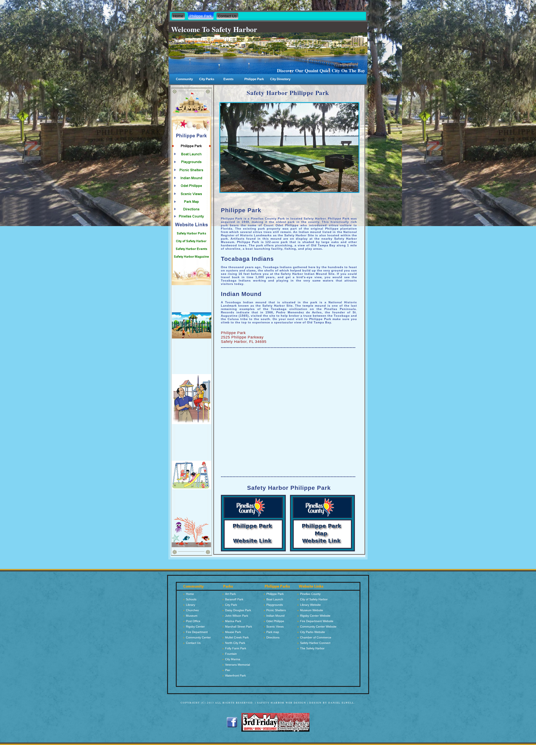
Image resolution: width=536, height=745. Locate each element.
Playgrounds (274, 604)
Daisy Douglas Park (238, 610)
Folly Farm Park (235, 648)
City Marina (232, 659)
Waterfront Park (235, 675)
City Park (231, 604)
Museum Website (311, 610)
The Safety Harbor (312, 648)
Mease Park (233, 632)
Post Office (193, 621)
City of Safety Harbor (314, 599)
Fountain (231, 653)
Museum (191, 615)
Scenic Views (275, 626)
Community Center (198, 637)
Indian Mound (275, 615)
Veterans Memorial (237, 664)
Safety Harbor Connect (315, 643)
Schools (191, 599)
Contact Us (193, 643)
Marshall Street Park (238, 626)
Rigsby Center (195, 626)
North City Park (235, 643)
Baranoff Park (234, 599)
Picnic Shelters (276, 610)
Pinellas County (310, 594)
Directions (273, 637)
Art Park (230, 594)
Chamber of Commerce (315, 637)
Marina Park (233, 621)
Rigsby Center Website (315, 615)
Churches (192, 610)
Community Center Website (318, 626)
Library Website (310, 604)
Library (190, 604)
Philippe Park (254, 79)
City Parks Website (312, 632)
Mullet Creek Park (237, 637)
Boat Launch (274, 599)
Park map (272, 632)
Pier (227, 670)
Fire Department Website (316, 621)
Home (190, 594)
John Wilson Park (236, 615)
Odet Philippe (275, 621)
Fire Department (197, 632)
